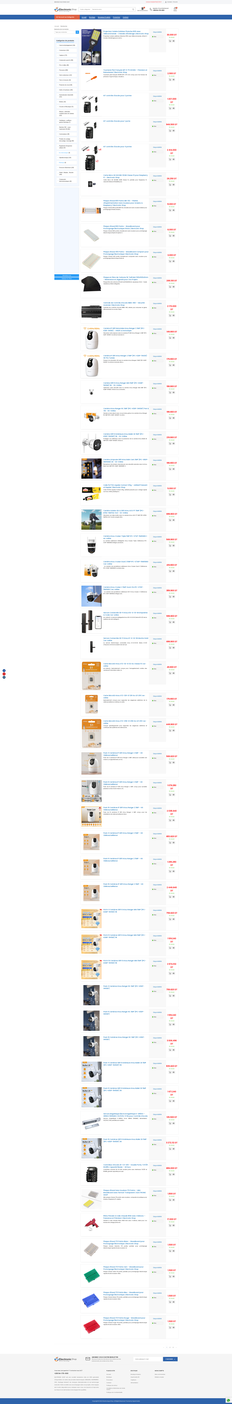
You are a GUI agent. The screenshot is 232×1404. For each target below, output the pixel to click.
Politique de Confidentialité (114, 1392)
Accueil (84, 17)
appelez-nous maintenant (161, 8)
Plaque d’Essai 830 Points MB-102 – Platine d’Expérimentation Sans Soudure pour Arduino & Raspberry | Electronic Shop (123, 203)
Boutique (92, 17)
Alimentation (134, 1383)
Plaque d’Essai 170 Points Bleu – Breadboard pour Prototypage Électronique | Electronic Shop (123, 1293)
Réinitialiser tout (67, 275)
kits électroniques (63, 152)
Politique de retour (111, 1385)
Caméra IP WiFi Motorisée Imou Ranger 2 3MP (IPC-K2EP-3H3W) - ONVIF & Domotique (124, 329)
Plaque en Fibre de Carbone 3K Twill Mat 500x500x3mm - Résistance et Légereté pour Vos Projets (125, 278)
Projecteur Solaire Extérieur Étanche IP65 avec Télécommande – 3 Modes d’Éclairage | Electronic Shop (126, 32)
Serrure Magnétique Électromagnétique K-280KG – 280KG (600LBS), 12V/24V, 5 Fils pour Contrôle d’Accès (125, 1115)
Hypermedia (136, 1401)
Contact (125, 17)
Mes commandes (160, 1374)
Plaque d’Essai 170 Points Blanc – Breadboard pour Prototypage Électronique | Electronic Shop (124, 1242)
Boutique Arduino (136, 1374)
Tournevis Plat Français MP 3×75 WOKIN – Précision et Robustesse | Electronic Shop (125, 71)
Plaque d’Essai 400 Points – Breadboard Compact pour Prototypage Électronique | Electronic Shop (126, 253)
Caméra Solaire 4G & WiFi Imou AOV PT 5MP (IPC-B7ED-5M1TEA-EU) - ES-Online (123, 511)
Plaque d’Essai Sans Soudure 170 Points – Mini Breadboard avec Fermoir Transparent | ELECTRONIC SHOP (124, 1192)
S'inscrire (175, 2)
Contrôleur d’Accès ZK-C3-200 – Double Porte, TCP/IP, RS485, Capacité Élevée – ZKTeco (125, 1166)
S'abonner (169, 1359)
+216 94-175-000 (158, 10)
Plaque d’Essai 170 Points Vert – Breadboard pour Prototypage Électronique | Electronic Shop (123, 1268)
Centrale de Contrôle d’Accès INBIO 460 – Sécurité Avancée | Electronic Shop (124, 304)
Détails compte (159, 1377)
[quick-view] (173, 41)
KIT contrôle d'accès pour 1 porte (116, 121)
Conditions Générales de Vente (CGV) (115, 1389)
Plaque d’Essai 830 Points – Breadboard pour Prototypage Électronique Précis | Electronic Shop (123, 227)
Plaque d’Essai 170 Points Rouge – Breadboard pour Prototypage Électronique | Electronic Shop (124, 1319)
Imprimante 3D (135, 1377)
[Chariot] (170, 40)
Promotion (116, 17)
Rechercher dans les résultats (61, 29)
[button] (67, 17)
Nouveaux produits (104, 17)
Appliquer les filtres (67, 278)
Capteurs (133, 1380)
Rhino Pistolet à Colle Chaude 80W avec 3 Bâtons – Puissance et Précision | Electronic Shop (124, 1217)
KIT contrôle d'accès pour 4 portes (117, 146)
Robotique (61, 162)
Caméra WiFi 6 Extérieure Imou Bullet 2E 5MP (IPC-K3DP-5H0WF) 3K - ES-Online (123, 435)
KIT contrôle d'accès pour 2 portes (117, 95)
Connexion (169, 2)
